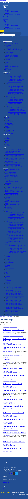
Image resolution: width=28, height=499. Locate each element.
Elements (7, 106)
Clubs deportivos (9, 8)
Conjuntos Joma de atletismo (15, 87)
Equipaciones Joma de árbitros (15, 93)
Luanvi (6, 73)
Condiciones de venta (7, 478)
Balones (7, 46)
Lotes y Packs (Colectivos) (11, 44)
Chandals (7, 120)
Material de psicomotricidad (12, 63)
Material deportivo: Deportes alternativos (15, 51)
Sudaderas (7, 127)
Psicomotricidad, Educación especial (14, 171)
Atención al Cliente (7, 2)
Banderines (8, 143)
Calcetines (7, 131)
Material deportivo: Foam (11, 55)
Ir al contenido (3, 0)
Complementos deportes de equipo (14, 49)
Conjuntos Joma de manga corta (16, 90)
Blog (4, 6)
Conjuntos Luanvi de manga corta (16, 79)
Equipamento (6, 147)
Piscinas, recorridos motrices (12, 175)
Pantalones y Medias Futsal (14, 103)
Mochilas (7, 129)
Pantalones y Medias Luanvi (14, 82)
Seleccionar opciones (10, 332)
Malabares (7, 61)
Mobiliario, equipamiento (11, 176)
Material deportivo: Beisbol (11, 48)
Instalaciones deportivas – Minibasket (14, 149)
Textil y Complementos (8, 116)
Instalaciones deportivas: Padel (12, 164)
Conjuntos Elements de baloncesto (16, 110)
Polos (6, 126)
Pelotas (7, 62)
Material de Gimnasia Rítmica (12, 66)
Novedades (5, 5)
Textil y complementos (7, 316)
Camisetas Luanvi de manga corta (16, 75)
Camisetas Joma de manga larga (16, 86)
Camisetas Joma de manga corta (16, 85)
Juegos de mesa (9, 58)
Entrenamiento (9, 52)
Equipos (7, 10)
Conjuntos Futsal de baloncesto (15, 99)
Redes (6, 65)
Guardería (5, 168)
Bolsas (6, 141)
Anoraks (7, 117)
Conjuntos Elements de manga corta (17, 112)
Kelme (6, 105)
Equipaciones (6, 72)
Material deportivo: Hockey (11, 56)
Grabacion (7, 145)
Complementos (9, 133)
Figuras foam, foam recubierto (12, 172)
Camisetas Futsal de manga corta (16, 97)
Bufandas (7, 144)
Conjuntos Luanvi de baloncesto (16, 77)
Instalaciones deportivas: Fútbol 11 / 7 (14, 158)
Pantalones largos (9, 124)
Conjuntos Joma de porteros (15, 92)
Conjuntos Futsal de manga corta (16, 100)
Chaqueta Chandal (9, 121)
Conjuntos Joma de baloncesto (15, 89)
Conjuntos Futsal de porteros (15, 102)
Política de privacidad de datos (9, 479)
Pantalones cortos (9, 130)
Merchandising (6, 134)
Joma (6, 83)
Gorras (7, 140)
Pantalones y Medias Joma (14, 95)
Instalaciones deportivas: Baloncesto (14, 157)
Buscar (1, 32)
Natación (7, 59)
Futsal (6, 96)
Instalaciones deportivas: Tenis (12, 165)
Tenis (6, 68)
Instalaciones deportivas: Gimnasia (13, 162)
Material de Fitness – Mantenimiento (14, 54)
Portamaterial (8, 71)
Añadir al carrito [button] (9, 343)
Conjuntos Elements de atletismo (16, 109)
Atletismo (7, 42)
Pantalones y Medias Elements (15, 115)
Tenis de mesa (8, 69)
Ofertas (4, 4)
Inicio (1, 316)
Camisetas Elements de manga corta (17, 107)
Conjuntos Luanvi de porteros (15, 80)
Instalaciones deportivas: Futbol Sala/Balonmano (13, 151)
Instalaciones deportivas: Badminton (14, 155)
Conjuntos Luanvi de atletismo (15, 76)
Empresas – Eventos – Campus (12, 14)
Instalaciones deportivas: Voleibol (13, 167)
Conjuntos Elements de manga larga (17, 113)
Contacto (5, 476)
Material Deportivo (7, 41)
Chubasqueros (8, 123)
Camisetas (7, 119)
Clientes (4, 7)
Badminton (8, 45)
